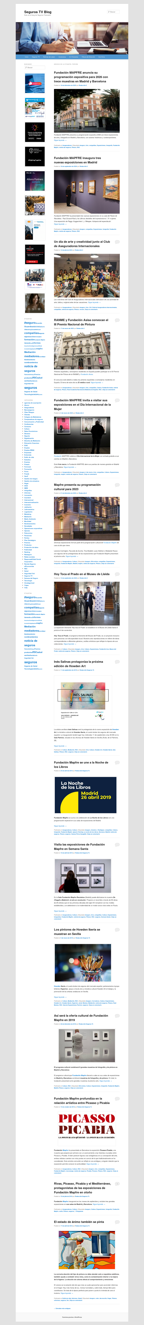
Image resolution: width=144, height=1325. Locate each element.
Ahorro (26, 405)
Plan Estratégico (30, 540)
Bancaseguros (29, 410)
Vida (25, 588)
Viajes (26, 585)
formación (29, 339)
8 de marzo (89, 472)
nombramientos (31, 362)
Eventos (27, 462)
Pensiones (28, 535)
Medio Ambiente (30, 519)
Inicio (26, 57)
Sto (68, 1300)
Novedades (28, 526)
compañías (92, 145)
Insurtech (27, 346)
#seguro (82, 145)
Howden (115, 729)
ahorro (42, 327)
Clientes (27, 415)
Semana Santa (105, 917)
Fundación (58, 456)
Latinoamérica (29, 509)
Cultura (99, 388)
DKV (35, 337)
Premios (37, 374)
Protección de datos (31, 547)
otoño (61, 1211)
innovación (28, 495)
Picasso (94, 1171)
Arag (30, 329)
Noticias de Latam (49, 57)
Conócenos (62, 57)
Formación (28, 469)
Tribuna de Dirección (88, 57)
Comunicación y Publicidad (34, 422)
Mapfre (65, 1150)
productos (28, 378)
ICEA (26, 486)
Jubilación (28, 507)
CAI (90, 307)
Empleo (27, 448)
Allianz (26, 329)
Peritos (26, 538)
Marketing (27, 514)
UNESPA (35, 394)
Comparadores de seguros (33, 419)
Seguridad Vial (29, 384)
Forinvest (27, 467)
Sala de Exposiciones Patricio (72, 1005)
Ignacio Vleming (78, 832)
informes (36, 342)
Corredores (95, 1001)
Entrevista (27, 455)
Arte (87, 145)
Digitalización (29, 438)
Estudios (27, 460)
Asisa (33, 329)
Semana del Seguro (31, 578)
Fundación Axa (104, 649)
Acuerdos (28, 326)
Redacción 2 (83, 85)
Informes (74, 1298)
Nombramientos (29, 524)
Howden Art (98, 750)
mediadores (31, 356)
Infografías (28, 490)
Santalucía (33, 381)
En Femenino (73, 57)
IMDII (26, 488)
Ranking (27, 552)
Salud (80, 1298)
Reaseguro (28, 554)
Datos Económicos (30, 431)
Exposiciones (101, 145)
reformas (57, 1300)
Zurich (40, 394)
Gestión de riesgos (30, 479)
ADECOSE (36, 327)
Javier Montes (83, 1003)
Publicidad (28, 550)
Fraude (26, 474)
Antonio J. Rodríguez (97, 830)
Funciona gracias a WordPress (72, 1317)
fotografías (57, 917)
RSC (78, 147)
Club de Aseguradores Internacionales (104, 307)
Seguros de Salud (30, 391)
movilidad (42, 357)
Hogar (109, 1298)
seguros (71, 752)
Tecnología (28, 394)
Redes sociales (29, 557)
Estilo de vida (66, 1298)
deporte (41, 333)
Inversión (27, 505)
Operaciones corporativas (33, 528)
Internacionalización (31, 502)
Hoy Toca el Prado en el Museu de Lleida (81, 574)
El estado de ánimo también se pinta (79, 1222)
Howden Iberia (107, 750)
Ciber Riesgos (29, 412)
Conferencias (28, 424)
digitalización (29, 337)
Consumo (27, 426)
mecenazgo (70, 1171)
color (97, 1298)
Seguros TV (36, 57)
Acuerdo (39, 323)
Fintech (26, 464)
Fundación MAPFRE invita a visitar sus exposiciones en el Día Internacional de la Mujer (82, 404)
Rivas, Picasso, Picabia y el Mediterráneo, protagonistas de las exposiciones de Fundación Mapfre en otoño (82, 1187)
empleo (39, 337)
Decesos (27, 433)
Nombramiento (29, 360)
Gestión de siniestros (31, 481)
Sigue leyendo (60, 140)
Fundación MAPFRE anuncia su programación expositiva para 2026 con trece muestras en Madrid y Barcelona (81, 76)
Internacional (28, 500)
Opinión (27, 531)
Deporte (27, 436)
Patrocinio (27, 374)
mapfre (63, 474)
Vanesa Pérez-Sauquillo (78, 834)
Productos (28, 545)
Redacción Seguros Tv (87, 670)
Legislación (28, 512)
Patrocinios (28, 533)
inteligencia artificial (36, 346)
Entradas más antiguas (62, 1308)
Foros (26, 471)
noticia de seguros (65, 147)
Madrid (75, 563)
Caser (39, 329)
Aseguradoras (67, 145)
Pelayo (32, 374)
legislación (33, 349)
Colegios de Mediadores (32, 417)
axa (36, 329)
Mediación (71, 750)
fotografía (109, 145)
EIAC (26, 445)
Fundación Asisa (87, 374)
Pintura (74, 147)
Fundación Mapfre (110, 542)
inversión (27, 349)
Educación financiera (31, 443)
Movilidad (27, 521)
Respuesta (79, 1211)
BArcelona (94, 561)
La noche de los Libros (91, 832)
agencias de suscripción (32, 403)
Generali (27, 343)
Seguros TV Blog (37, 11)
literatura (102, 832)
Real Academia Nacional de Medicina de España (82, 390)
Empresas (27, 452)
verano (82, 309)
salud (39, 377)
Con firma (101, 57)
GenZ (26, 476)
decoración (103, 1298)
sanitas (27, 381)
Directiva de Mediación (32, 441)
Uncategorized (29, 583)
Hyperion (75, 1003)
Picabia (89, 1171)
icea (31, 343)
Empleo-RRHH (29, 450)
